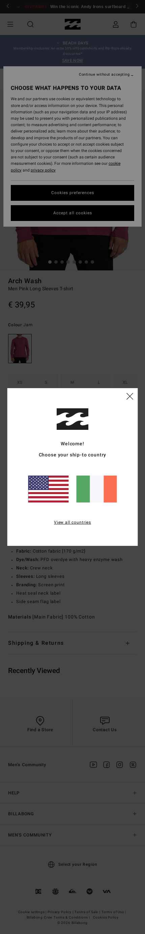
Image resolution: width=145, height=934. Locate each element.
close (129, 396)
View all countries (72, 522)
